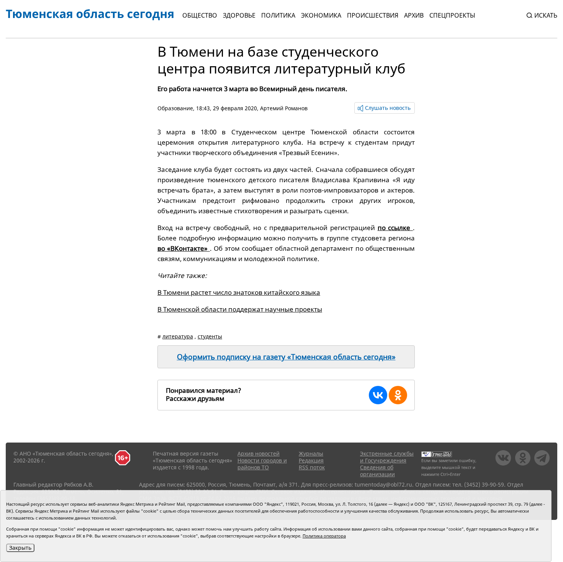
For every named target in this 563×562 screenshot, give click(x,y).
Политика (278, 15)
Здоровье (239, 15)
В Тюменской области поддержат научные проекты (239, 309)
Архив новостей (258, 453)
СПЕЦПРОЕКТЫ (452, 15)
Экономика (321, 15)
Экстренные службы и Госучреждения (387, 457)
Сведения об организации (377, 471)
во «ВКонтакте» (183, 248)
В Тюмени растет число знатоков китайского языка (238, 292)
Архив (414, 15)
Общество (199, 15)
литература (177, 336)
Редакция (311, 460)
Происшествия (372, 15)
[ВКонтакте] (378, 395)
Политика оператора (324, 536)
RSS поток (312, 467)
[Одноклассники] (398, 395)
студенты (210, 336)
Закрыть (20, 547)
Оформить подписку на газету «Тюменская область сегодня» (286, 357)
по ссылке (395, 227)
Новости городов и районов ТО (262, 464)
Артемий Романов (284, 108)
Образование (175, 108)
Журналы (311, 453)
